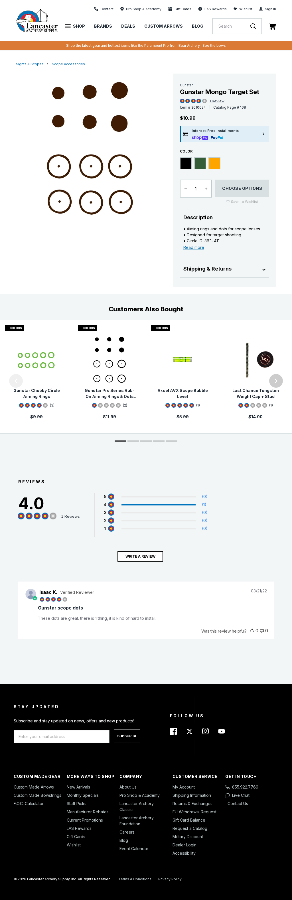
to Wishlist (244, 202)
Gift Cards (76, 836)
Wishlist (245, 9)
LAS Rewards (79, 828)
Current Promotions (85, 820)
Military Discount (188, 836)
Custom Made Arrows (34, 787)
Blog (197, 26)
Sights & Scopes (30, 64)
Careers (127, 832)
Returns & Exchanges (192, 803)
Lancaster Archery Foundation (136, 820)
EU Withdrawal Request (194, 811)
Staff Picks (76, 803)
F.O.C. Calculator (29, 803)
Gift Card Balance (189, 820)
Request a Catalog (190, 828)
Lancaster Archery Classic (136, 806)
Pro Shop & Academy (139, 795)
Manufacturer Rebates (88, 811)
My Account (184, 787)
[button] (1, 380)
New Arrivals (78, 787)
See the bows (214, 45)
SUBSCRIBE (127, 736)
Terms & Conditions (134, 879)
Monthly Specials (83, 795)
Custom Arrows (163, 26)
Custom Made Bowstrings (37, 795)
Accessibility (184, 853)
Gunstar (186, 85)
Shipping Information (192, 795)
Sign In (270, 9)
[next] (276, 381)
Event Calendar (133, 848)
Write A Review (140, 556)
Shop (79, 26)
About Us (128, 787)
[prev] (16, 381)
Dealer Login (184, 844)
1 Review (217, 101)
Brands (103, 26)
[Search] (256, 26)
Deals (128, 26)
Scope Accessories (68, 64)
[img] (182, 101)
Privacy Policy (170, 879)
